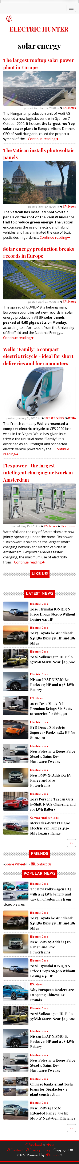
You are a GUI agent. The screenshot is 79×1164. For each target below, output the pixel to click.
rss (52, 1145)
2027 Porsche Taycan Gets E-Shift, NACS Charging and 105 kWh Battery (53, 804)
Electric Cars (39, 604)
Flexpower (68, 526)
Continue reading (42, 138)
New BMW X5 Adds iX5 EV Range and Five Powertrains (50, 780)
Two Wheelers (54, 418)
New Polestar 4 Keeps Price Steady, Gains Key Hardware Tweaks (52, 756)
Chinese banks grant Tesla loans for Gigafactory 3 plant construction (51, 1089)
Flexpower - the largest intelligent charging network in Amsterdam (38, 472)
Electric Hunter (38, 29)
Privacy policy (39, 1150)
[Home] (9, 18)
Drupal (54, 1155)
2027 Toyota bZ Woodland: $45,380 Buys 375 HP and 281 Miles (52, 638)
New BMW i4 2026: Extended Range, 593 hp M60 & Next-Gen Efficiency (52, 1113)
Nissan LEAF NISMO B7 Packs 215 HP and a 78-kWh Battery (52, 684)
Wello (72, 418)
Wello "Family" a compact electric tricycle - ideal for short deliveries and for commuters (38, 356)
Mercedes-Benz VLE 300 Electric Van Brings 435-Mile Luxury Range (50, 828)
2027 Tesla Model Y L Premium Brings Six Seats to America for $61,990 (51, 708)
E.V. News (69, 108)
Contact (43, 864)
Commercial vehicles (44, 818)
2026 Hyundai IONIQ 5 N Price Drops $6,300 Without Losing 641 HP (52, 614)
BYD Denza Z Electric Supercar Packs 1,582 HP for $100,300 (52, 732)
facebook (35, 1145)
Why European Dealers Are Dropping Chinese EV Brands (52, 995)
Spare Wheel (15, 864)
